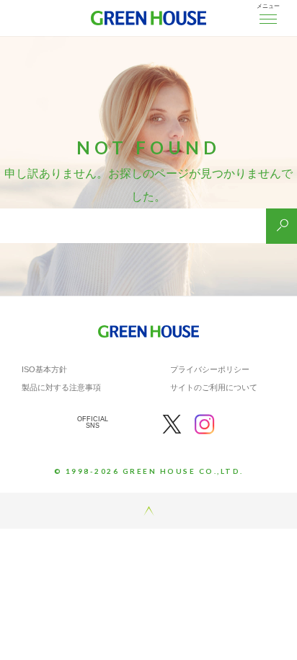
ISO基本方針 (44, 369)
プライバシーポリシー (209, 369)
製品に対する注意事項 (61, 387)
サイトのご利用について (213, 387)
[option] (148, 148)
